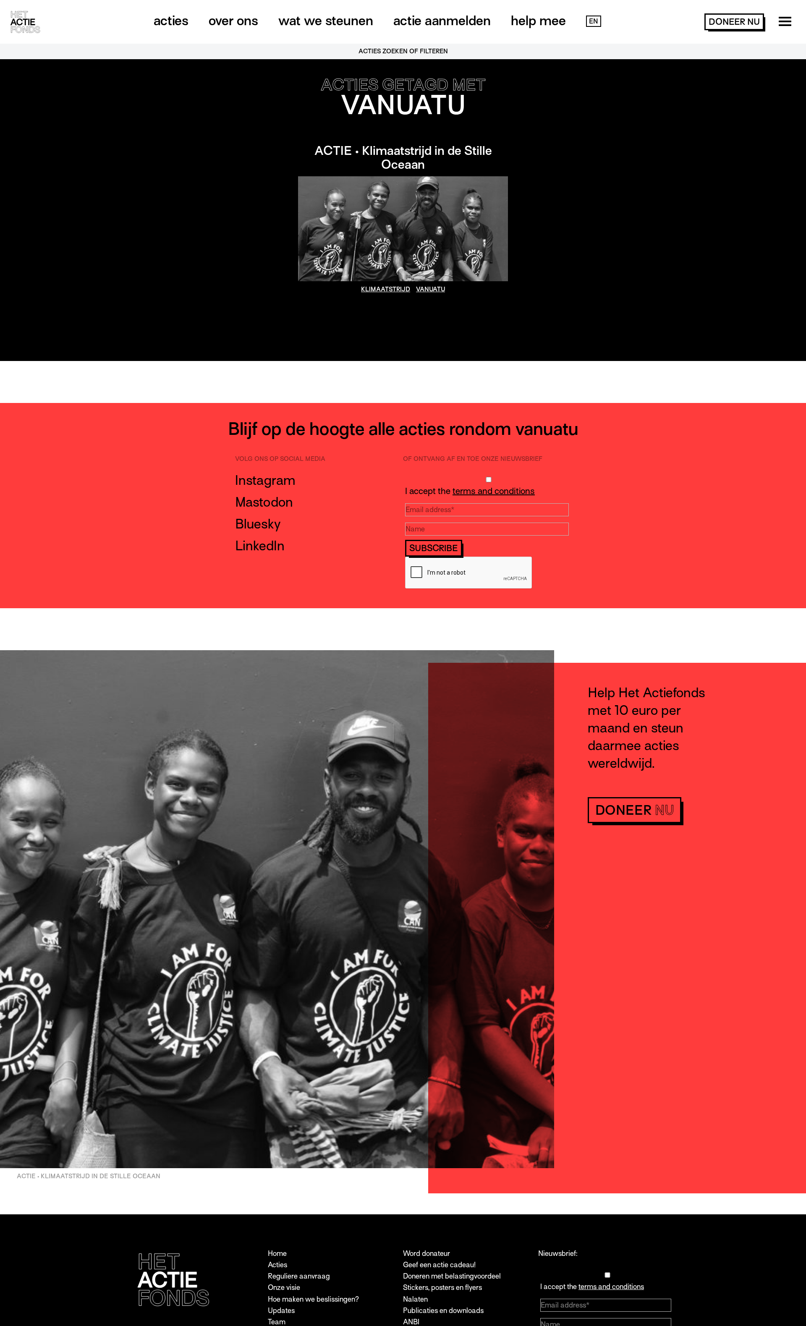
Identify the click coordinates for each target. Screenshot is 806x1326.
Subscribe (433, 548)
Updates (281, 1311)
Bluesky (258, 523)
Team (276, 1322)
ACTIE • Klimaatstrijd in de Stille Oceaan (403, 158)
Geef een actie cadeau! (439, 1265)
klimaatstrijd (385, 289)
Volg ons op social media (280, 458)
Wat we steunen (325, 20)
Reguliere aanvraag (299, 1276)
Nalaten (415, 1299)
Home (277, 1254)
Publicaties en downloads (443, 1311)
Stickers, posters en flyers (442, 1288)
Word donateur (426, 1254)
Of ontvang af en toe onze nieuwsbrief (472, 458)
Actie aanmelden (442, 20)
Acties (171, 20)
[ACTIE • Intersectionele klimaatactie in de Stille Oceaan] (403, 228)
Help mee (538, 20)
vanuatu (430, 289)
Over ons (233, 20)
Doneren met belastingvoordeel (452, 1276)
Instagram (265, 480)
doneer (734, 22)
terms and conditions (494, 491)
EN (593, 21)
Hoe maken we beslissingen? (313, 1299)
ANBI (411, 1322)
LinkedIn (260, 545)
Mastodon (264, 502)
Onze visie (284, 1288)
